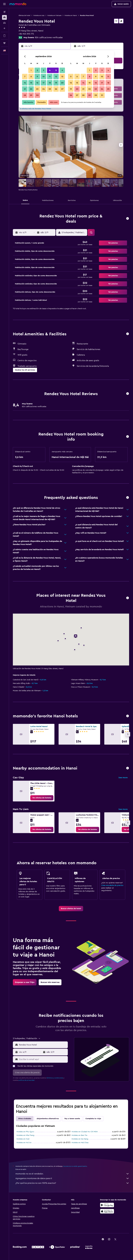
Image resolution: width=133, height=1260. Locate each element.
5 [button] (56, 70)
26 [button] (56, 89)
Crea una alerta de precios (112, 885)
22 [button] (31, 89)
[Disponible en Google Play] (107, 1205)
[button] (4, 4)
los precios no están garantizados (75, 1166)
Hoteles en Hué (22, 1139)
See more (123, 778)
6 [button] (62, 70)
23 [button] (37, 89)
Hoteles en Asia (38, 15)
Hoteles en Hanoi (71, 15)
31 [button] (102, 95)
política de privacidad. (27, 1080)
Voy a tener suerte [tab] (72, 1119)
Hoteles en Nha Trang (25, 1135)
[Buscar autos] (4, 22)
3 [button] (43, 70)
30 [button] (37, 95)
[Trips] (4, 43)
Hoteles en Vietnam (54, 15)
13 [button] (62, 76)
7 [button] (24, 76)
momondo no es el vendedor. (29, 1174)
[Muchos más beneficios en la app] (4, 35)
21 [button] (25, 89)
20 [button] (62, 83)
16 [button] (37, 83)
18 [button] (50, 83)
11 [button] (50, 76)
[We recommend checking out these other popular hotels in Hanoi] (127, 716)
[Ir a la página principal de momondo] (17, 4)
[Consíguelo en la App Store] (107, 1211)
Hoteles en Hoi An (23, 1143)
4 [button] (49, 70)
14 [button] (25, 83)
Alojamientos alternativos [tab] (48, 1119)
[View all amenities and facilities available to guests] (127, 334)
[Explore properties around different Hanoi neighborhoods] (127, 768)
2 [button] (37, 70)
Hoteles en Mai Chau (80, 1143)
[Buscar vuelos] (4, 12)
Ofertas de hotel (24, 15)
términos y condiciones (54, 1078)
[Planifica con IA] (4, 28)
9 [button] (37, 76)
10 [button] (43, 76)
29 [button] (31, 95)
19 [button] (56, 83)
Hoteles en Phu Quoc (25, 1132)
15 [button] (31, 83)
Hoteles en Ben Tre (79, 1135)
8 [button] (31, 76)
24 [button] (43, 89)
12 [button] (56, 76)
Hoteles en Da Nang (80, 1139)
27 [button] (62, 89)
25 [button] (50, 89)
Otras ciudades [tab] (24, 1119)
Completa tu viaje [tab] (93, 1119)
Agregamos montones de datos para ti (33, 1178)
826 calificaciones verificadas (49, 37)
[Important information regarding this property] (127, 436)
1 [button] (89, 70)
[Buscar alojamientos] (4, 17)
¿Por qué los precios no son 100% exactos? (35, 1183)
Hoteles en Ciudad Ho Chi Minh (85, 1132)
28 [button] (25, 95)
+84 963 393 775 (26, 34)
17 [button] (43, 83)
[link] (41, 797)
